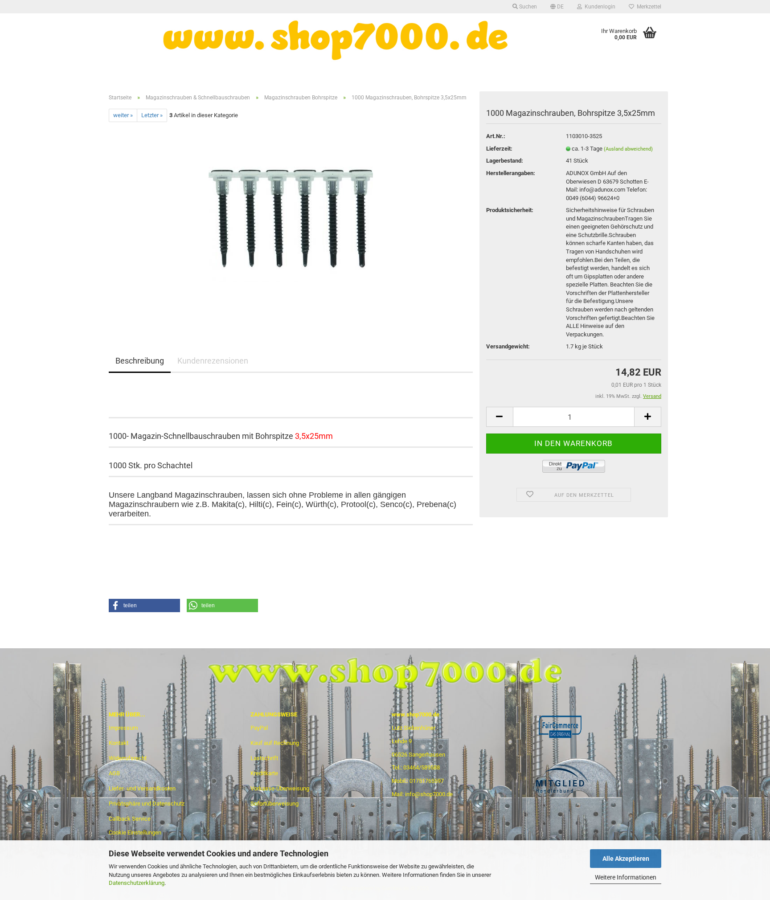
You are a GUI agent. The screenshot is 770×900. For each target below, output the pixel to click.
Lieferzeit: (499, 148)
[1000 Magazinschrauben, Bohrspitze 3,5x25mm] (291, 222)
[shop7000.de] (338, 40)
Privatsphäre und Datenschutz (146, 803)
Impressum (123, 727)
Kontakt (118, 743)
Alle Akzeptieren (625, 858)
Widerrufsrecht (128, 758)
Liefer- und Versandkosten (142, 788)
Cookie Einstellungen (135, 832)
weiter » (123, 115)
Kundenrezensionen (212, 360)
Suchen (527, 7)
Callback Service (130, 818)
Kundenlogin (598, 7)
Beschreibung (139, 360)
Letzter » (152, 115)
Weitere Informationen (625, 877)
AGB (114, 773)
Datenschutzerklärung (136, 883)
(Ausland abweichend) (628, 149)
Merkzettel (647, 7)
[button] (144, 605)
